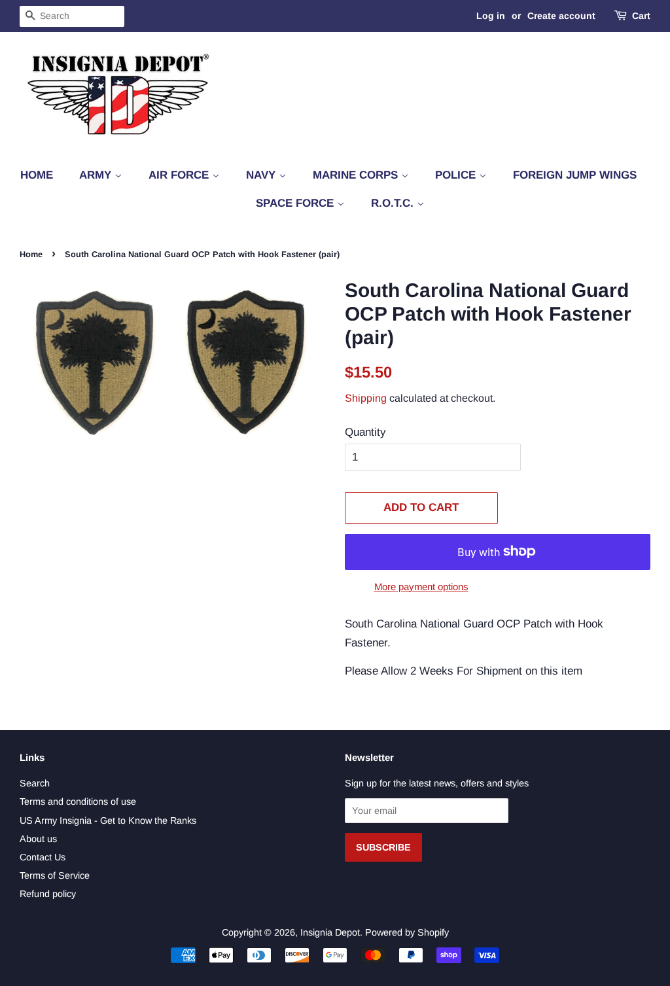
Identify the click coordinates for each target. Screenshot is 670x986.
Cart (641, 15)
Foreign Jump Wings (575, 175)
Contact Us (42, 857)
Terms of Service (55, 875)
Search (35, 783)
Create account (561, 15)
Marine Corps (357, 175)
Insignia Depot (330, 932)
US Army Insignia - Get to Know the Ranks (108, 820)
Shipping (366, 398)
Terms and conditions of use (78, 801)
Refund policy (48, 894)
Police (457, 175)
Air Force (180, 175)
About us (38, 839)
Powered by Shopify (407, 932)
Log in (490, 15)
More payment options (421, 586)
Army (97, 175)
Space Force (296, 203)
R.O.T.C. (394, 203)
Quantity (365, 432)
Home (36, 175)
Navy (262, 175)
